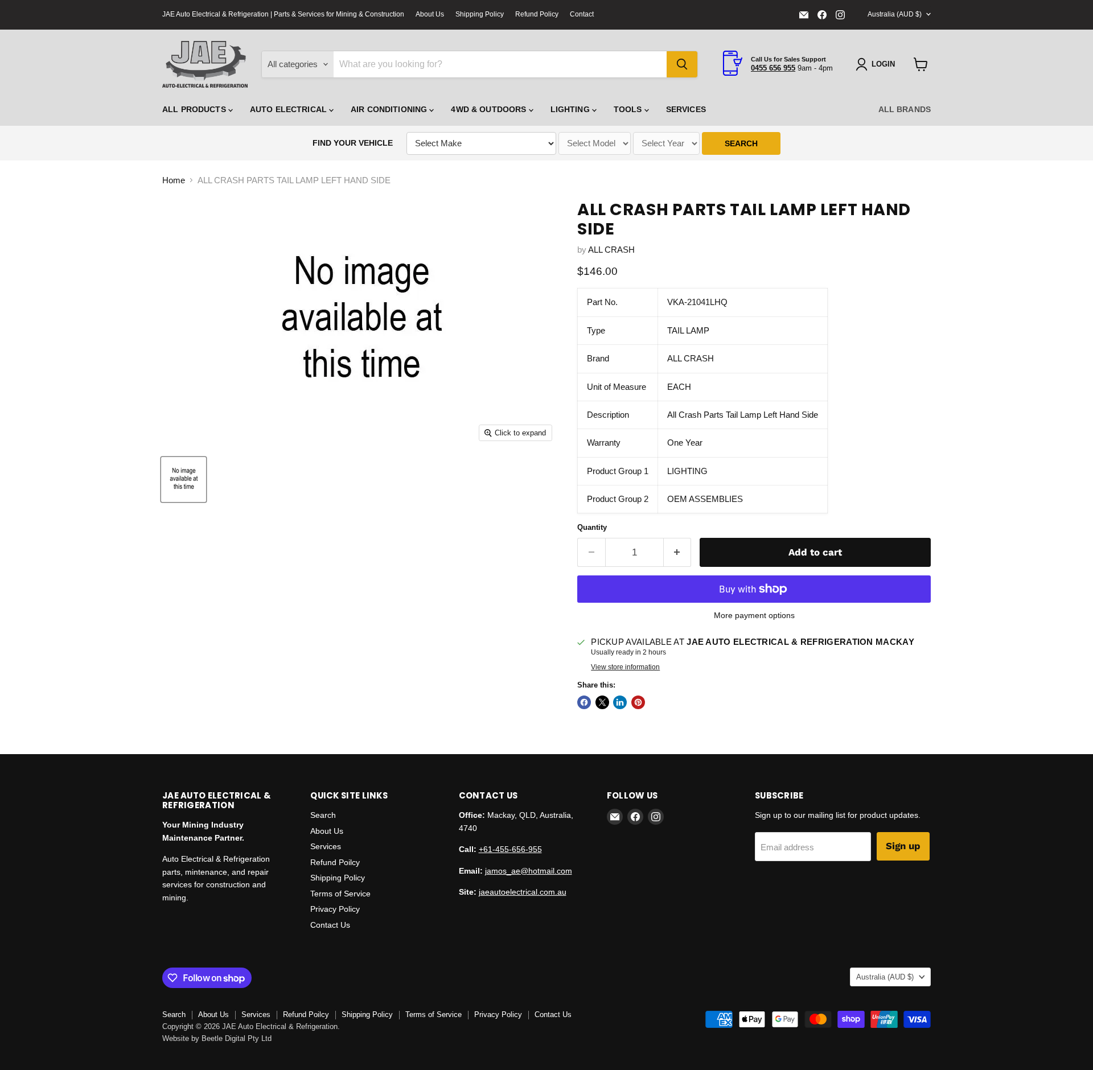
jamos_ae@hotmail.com (528, 870)
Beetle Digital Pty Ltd (237, 1038)
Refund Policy (536, 14)
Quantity (592, 527)
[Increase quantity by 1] (678, 552)
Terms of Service (340, 893)
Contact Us (330, 924)
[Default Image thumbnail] (183, 479)
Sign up (903, 845)
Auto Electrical (289, 109)
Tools (629, 109)
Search (323, 815)
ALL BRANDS (904, 109)
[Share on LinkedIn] (620, 702)
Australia (895, 14)
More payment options (754, 615)
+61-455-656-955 (510, 849)
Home (173, 180)
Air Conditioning (390, 109)
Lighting (571, 109)
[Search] (682, 64)
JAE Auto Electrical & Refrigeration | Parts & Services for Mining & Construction (283, 14)
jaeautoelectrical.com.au (522, 891)
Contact (582, 14)
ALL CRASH (611, 249)
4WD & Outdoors (489, 109)
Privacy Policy (335, 908)
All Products (195, 109)
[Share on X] (602, 702)
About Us (430, 14)
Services (686, 109)
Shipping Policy (479, 14)
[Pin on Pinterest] (638, 702)
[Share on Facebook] (584, 702)
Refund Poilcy (335, 862)
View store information (625, 667)
